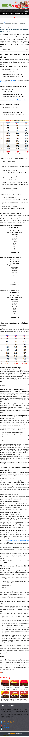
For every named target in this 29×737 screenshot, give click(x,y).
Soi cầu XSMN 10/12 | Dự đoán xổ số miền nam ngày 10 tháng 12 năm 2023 (24, 688)
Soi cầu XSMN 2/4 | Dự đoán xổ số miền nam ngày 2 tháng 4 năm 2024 (24, 700)
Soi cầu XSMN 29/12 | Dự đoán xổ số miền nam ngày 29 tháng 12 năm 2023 (5, 700)
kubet (4, 735)
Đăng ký (19, 7)
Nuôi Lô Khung (4, 13)
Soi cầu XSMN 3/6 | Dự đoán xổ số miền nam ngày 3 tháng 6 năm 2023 (14, 688)
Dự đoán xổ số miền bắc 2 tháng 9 (17, 100)
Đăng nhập (25, 7)
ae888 (8, 735)
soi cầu (13, 80)
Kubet (1, 735)
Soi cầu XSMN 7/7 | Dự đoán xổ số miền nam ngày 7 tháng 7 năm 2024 (14, 700)
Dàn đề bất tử (4, 82)
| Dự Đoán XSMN (22, 13)
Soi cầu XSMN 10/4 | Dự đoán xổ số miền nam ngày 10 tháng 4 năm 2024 (5, 688)
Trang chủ (4, 22)
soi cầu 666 (12, 733)
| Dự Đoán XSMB (13, 13)
